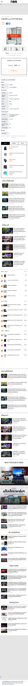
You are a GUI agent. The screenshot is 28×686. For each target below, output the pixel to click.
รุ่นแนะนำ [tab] (22, 143)
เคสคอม (15, 53)
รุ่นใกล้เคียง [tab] (14, 143)
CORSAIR (20, 53)
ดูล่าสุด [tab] (5, 143)
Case (11, 53)
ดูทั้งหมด (25, 271)
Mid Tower (19, 55)
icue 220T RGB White (11, 55)
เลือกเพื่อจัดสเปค (14, 71)
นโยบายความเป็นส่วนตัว (9, 684)
